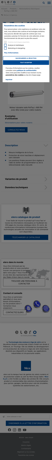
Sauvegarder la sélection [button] (26, 58)
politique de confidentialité (26, 70)
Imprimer (9, 79)
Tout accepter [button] (26, 62)
